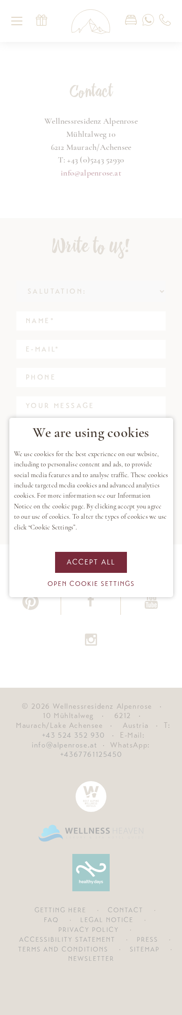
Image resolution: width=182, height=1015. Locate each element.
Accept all (91, 562)
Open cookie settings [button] (91, 583)
